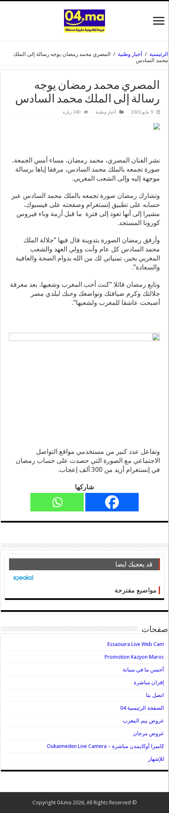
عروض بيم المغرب (143, 721)
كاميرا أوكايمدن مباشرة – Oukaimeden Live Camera (105, 746)
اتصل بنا (155, 695)
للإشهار (156, 759)
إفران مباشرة (149, 682)
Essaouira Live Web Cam (135, 644)
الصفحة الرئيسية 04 (142, 708)
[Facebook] (112, 502)
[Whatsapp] (57, 502)
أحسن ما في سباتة (143, 670)
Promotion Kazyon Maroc (134, 657)
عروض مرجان (148, 733)
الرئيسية (158, 54)
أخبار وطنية (130, 54)
